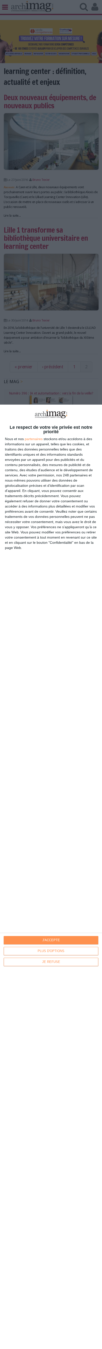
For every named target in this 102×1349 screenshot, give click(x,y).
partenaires (34, 439)
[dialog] (51, 877)
